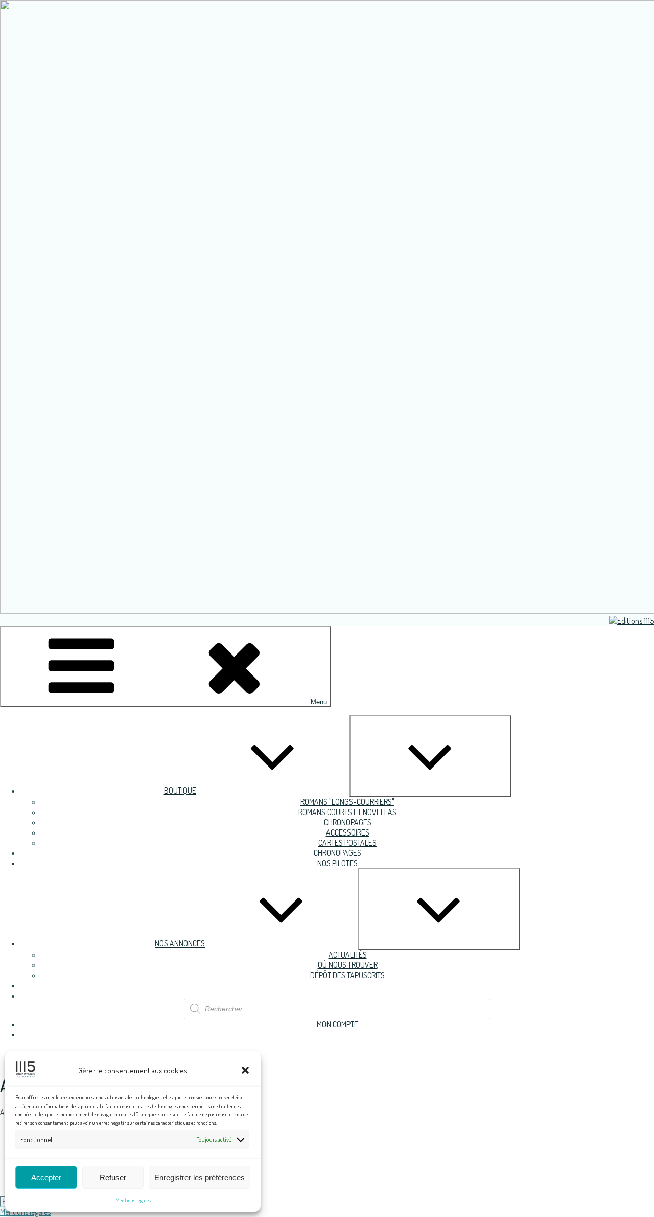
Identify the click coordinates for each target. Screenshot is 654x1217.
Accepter (46, 1177)
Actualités (348, 955)
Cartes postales (347, 843)
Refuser (113, 1177)
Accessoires (347, 832)
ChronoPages (347, 822)
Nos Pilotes (337, 863)
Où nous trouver (348, 965)
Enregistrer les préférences (199, 1177)
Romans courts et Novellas (347, 812)
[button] (245, 1070)
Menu (319, 702)
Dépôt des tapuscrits (347, 975)
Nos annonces (180, 943)
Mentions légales (133, 1200)
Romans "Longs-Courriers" (347, 802)
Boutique (180, 790)
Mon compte (337, 1024)
